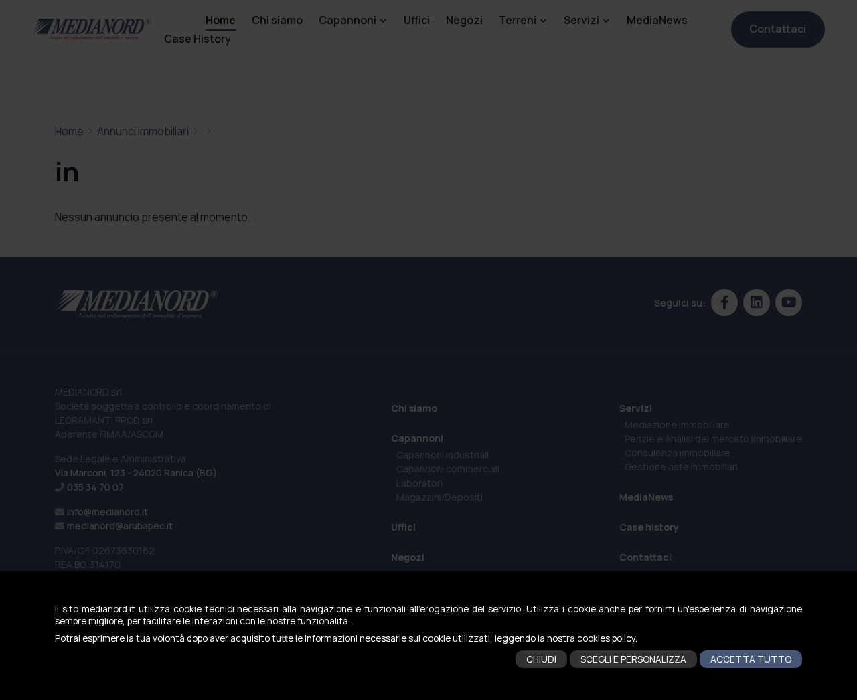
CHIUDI (541, 659)
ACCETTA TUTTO (750, 659)
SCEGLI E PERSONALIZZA (633, 659)
